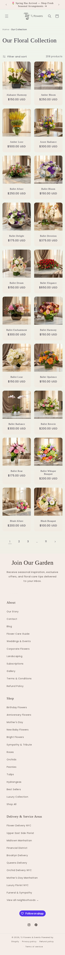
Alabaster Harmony (16, 95)
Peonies (11, 767)
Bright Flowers (15, 737)
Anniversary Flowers (19, 714)
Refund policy (47, 941)
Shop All (11, 804)
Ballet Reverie (48, 424)
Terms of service (34, 946)
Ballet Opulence (48, 377)
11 (46, 541)
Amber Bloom (48, 95)
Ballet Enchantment (16, 330)
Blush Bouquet (48, 521)
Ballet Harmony (48, 330)
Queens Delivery (17, 862)
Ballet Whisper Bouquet (48, 472)
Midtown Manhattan (19, 840)
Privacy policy (29, 941)
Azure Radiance (48, 142)
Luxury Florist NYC (18, 885)
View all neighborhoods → (23, 900)
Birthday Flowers (17, 707)
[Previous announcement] (6, 4)
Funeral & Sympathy (19, 892)
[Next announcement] (58, 4)
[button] (6, 16)
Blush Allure (16, 521)
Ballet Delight (16, 236)
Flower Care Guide (18, 633)
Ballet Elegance (48, 283)
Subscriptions (15, 663)
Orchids (11, 759)
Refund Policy (15, 686)
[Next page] (55, 541)
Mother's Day (15, 722)
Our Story (12, 611)
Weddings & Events (19, 641)
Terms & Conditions (19, 678)
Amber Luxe (16, 142)
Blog (9, 626)
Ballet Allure (16, 189)
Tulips (10, 774)
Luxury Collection (17, 796)
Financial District (17, 848)
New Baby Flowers (18, 729)
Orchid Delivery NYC (19, 870)
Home (5, 29)
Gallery (11, 671)
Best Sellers (14, 789)
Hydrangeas (14, 782)
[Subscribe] (54, 594)
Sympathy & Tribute (19, 744)
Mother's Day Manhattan (22, 877)
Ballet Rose (17, 471)
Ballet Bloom (48, 189)
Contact (12, 619)
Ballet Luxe (16, 377)
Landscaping (14, 656)
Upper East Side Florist (20, 833)
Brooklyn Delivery (17, 855)
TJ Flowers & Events (30, 937)
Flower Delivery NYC (19, 825)
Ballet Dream (17, 283)
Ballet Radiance (16, 424)
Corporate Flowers (18, 648)
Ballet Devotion (48, 236)
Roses (10, 752)
